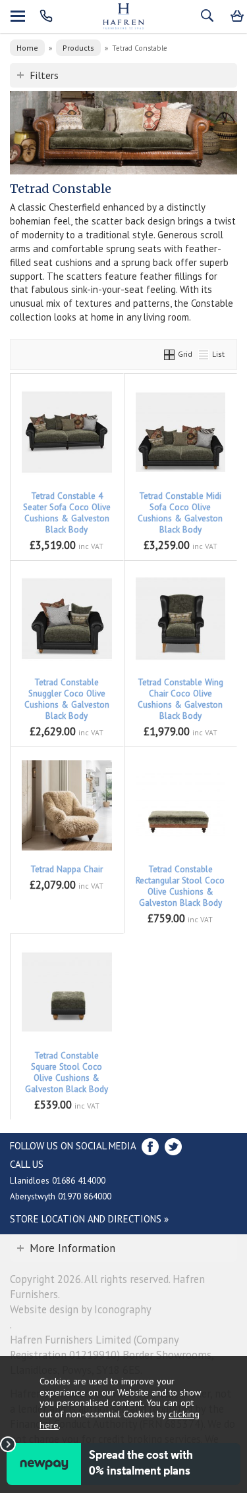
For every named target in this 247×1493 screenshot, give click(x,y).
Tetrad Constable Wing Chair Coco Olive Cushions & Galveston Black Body (180, 699)
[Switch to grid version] (170, 354)
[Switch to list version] (204, 354)
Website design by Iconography (80, 1309)
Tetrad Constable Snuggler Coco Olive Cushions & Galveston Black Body (66, 699)
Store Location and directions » (89, 1219)
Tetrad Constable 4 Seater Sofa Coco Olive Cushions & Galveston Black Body (67, 512)
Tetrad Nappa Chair (66, 869)
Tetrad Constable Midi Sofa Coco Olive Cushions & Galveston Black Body (180, 512)
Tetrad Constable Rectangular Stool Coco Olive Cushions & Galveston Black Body (180, 886)
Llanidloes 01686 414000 (57, 1180)
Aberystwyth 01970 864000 (60, 1196)
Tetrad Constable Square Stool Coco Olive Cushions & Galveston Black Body (66, 1072)
